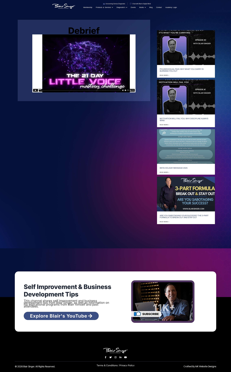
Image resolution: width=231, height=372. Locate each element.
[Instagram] (115, 357)
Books (141, 7)
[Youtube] (125, 357)
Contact (159, 7)
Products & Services (103, 7)
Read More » (164, 75)
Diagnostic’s (120, 7)
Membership (87, 7)
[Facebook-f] (105, 357)
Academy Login (171, 7)
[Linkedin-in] (120, 357)
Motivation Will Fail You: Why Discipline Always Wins (184, 119)
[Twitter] (110, 357)
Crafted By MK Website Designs (200, 366)
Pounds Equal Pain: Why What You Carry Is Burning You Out (182, 70)
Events (133, 7)
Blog (151, 7)
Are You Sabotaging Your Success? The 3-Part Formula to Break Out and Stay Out (184, 216)
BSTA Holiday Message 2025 (174, 168)
